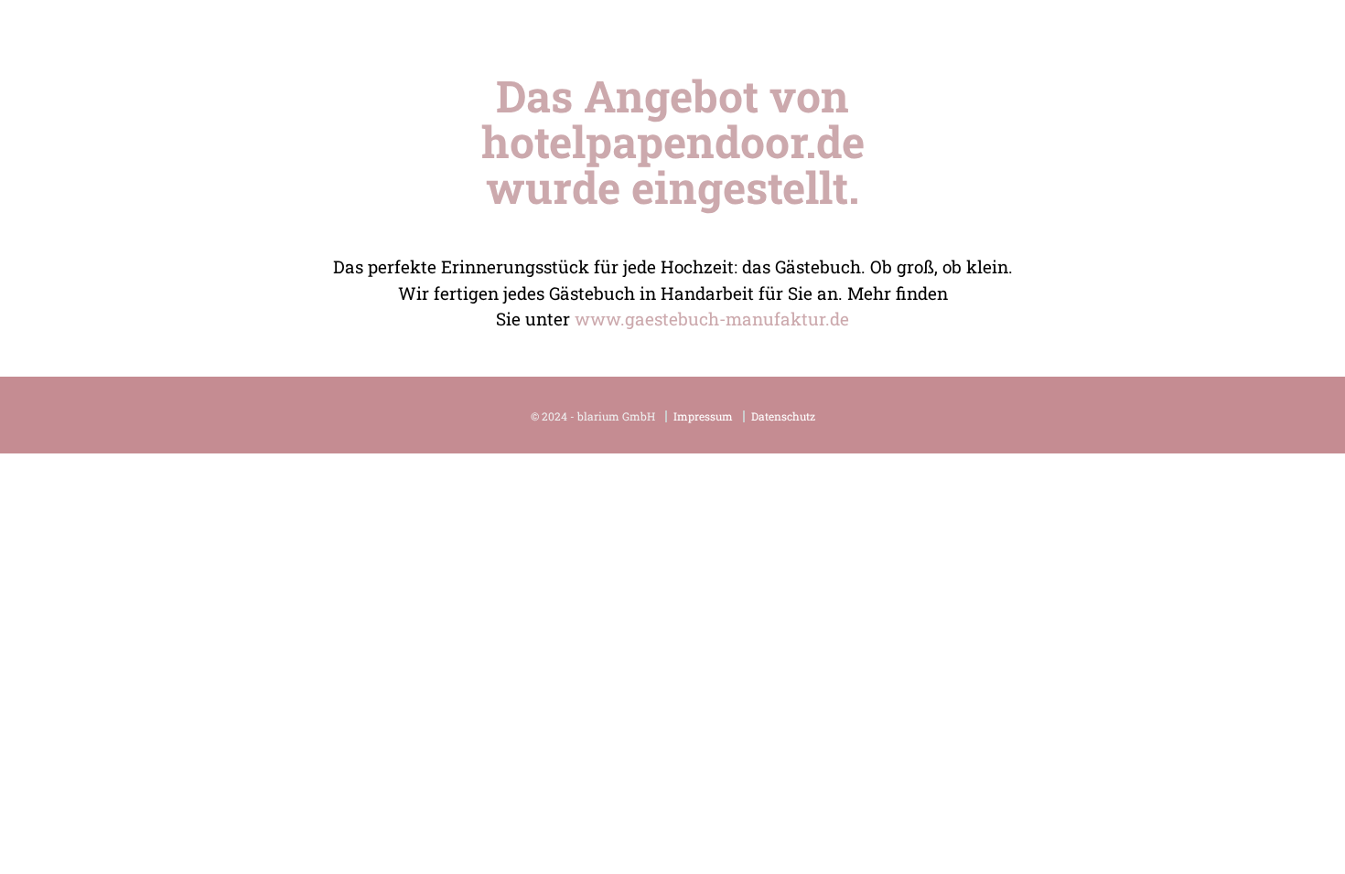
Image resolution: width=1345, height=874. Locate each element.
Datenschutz (783, 416)
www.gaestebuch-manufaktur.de (712, 318)
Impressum (703, 416)
